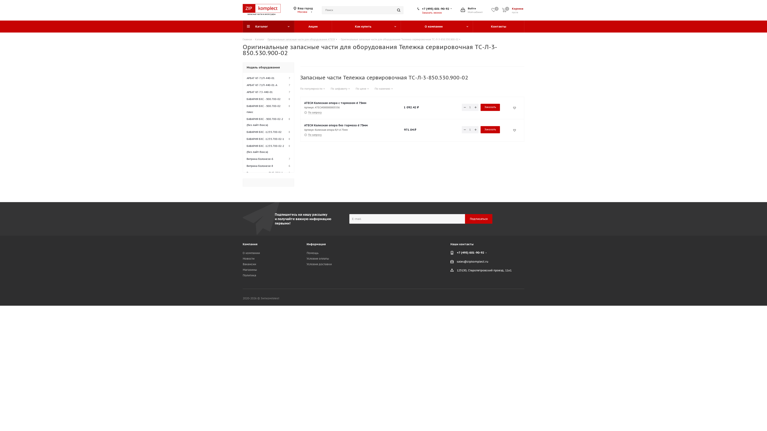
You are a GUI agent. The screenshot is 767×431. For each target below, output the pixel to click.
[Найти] (398, 10)
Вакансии (249, 264)
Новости (248, 258)
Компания (250, 244)
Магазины (250, 270)
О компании (251, 253)
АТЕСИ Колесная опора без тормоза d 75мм (336, 125)
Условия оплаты (318, 258)
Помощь (313, 253)
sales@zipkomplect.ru (472, 261)
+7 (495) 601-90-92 (435, 9)
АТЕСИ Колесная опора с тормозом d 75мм (335, 103)
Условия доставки (319, 264)
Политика (249, 275)
